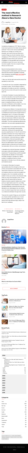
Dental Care (4, 403)
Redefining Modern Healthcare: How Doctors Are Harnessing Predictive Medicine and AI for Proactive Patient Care (14, 249)
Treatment (4, 422)
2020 (3, 388)
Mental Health (4, 416)
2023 (3, 380)
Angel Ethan (8, 22)
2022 (3, 383)
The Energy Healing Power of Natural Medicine (19, 212)
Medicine (4, 414)
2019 (3, 390)
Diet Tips (3, 405)
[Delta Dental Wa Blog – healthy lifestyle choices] (14, 2)
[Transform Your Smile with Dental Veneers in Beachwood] (5, 301)
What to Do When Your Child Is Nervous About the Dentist (14, 336)
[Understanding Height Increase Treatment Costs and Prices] (5, 315)
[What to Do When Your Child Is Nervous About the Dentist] (5, 308)
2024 (3, 378)
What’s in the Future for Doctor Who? (11, 281)
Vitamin (3, 424)
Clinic (3, 401)
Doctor (4, 9)
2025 (3, 375)
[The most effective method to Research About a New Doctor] (14, 35)
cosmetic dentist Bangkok (16, 435)
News (3, 418)
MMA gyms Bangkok (5, 437)
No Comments (5, 24)
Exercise (3, 409)
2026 (3, 355)
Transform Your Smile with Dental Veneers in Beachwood (14, 332)
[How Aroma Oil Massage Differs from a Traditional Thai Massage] (5, 321)
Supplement (4, 420)
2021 (3, 385)
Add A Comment (14, 288)
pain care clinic (20, 74)
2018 (3, 392)
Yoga (3, 426)
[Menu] (2, 2)
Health (3, 412)
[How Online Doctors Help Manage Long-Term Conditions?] (14, 261)
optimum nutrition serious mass (16, 437)
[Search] (26, 2)
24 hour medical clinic (6, 435)
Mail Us (14, 449)
